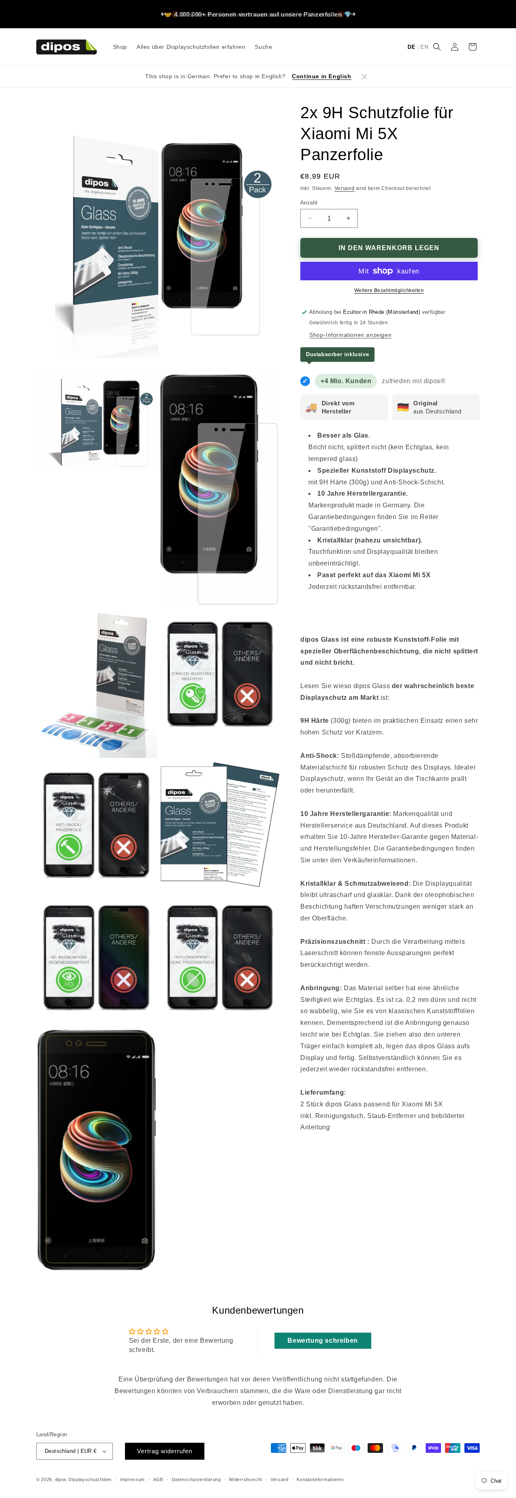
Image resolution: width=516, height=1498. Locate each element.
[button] (437, 47)
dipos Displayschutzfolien (83, 1479)
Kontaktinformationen (320, 1479)
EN (424, 47)
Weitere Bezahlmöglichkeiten (389, 290)
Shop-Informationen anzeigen (350, 334)
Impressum (132, 1479)
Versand (345, 188)
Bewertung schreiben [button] (322, 1340)
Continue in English (321, 76)
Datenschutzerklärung (196, 1479)
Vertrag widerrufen (164, 1451)
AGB (158, 1479)
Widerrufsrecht (245, 1479)
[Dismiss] (364, 76)
